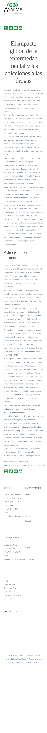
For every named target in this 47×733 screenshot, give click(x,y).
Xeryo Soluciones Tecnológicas (15, 659)
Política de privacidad (23, 663)
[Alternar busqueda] (33, 8)
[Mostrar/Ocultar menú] (41, 8)
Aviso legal (36, 663)
